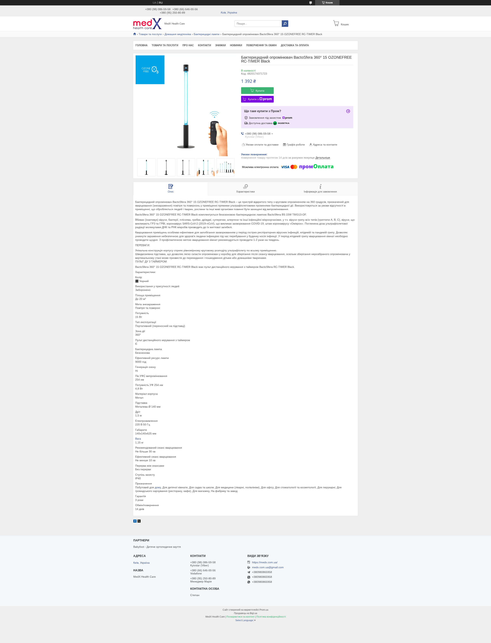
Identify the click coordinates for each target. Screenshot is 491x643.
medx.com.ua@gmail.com (268, 567)
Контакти (204, 45)
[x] (139, 521)
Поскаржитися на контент (241, 616)
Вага (138, 438)
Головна (141, 45)
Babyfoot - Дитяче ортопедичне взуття (157, 546)
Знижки (220, 45)
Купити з (253, 99)
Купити (260, 90)
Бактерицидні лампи (206, 34)
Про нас (188, 45)
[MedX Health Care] (147, 23)
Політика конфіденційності (271, 616)
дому (158, 487)
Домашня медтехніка (178, 34)
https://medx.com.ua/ (265, 562)
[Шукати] (285, 23)
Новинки (236, 45)
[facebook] (135, 521)
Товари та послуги (150, 34)
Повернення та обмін (261, 45)
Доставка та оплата (295, 45)
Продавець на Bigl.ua (245, 613)
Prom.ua (264, 609)
